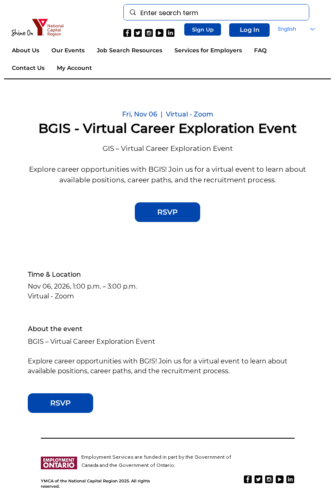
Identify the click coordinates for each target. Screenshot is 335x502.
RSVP (167, 212)
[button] (202, 29)
